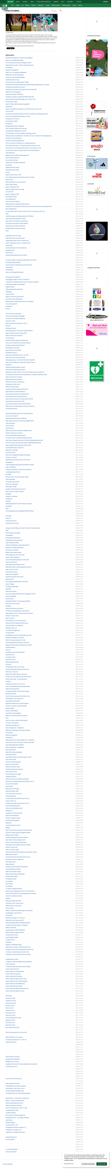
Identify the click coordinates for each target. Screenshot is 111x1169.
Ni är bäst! (8, 681)
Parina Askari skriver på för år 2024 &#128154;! (17, 394)
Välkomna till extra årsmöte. (12, 688)
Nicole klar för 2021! (11, 1013)
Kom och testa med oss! (12, 160)
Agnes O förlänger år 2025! (12, 187)
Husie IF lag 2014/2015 (11, 562)
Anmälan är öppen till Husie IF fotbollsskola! (17, 866)
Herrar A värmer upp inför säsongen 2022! (16, 842)
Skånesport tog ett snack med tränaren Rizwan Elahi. (19, 645)
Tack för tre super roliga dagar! (13, 313)
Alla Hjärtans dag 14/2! (11, 352)
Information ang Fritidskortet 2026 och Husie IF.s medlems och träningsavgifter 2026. (27, 114)
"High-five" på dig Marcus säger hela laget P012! (18, 545)
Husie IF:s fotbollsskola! (12, 710)
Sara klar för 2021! (10, 1022)
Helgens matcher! (10, 286)
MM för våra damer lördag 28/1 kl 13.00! (15, 640)
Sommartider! (9, 67)
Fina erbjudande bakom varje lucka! (14, 447)
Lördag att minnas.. (10, 939)
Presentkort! (9, 364)
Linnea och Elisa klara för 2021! (13, 1017)
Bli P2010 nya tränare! (11, 693)
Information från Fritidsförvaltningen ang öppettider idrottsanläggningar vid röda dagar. (27, 84)
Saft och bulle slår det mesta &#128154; (16, 435)
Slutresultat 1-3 (9, 810)
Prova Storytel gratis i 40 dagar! (13, 774)
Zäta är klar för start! (11, 861)
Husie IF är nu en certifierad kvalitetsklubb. (16, 72)
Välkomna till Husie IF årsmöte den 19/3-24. (16, 323)
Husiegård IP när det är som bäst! (14, 813)
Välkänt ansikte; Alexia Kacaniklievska (15, 874)
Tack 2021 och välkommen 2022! (14, 896)
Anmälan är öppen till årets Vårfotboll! (15, 345)
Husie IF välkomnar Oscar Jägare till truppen (17, 981)
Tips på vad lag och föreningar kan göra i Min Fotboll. (19, 265)
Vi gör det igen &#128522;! (12, 542)
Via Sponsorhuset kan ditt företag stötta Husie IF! (18, 857)
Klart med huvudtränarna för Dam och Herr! (16, 1032)
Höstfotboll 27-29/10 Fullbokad (13, 138)
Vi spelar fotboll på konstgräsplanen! (15, 140)
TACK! (7, 213)
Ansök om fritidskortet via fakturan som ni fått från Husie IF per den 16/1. (24, 109)
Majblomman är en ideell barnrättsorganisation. (17, 155)
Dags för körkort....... (11, 294)
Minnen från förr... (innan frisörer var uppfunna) (17, 1098)
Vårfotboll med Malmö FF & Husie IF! (15, 637)
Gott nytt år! (8, 664)
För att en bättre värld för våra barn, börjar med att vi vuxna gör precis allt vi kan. (25, 211)
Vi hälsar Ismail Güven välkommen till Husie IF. (17, 389)
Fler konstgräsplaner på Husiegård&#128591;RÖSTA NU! (20, 511)
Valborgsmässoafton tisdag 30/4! (14, 289)
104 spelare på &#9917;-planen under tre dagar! (17, 691)
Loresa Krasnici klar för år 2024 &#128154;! (16, 396)
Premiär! (8, 172)
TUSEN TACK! (9, 915)
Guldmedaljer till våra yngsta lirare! (14, 540)
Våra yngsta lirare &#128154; (13, 701)
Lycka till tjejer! (9, 786)
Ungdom (25, 1)
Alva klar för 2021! (10, 1010)
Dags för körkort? (10, 618)
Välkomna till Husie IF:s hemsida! (14, 377)
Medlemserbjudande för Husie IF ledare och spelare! (19, 503)
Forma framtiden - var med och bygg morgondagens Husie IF (21, 133)
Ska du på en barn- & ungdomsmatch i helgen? (17, 82)
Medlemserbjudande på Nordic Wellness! (16, 418)
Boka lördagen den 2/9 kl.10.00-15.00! (15, 554)
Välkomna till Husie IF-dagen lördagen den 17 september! (20, 740)
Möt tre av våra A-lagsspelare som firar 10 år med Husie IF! (20, 891)
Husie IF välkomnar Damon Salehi (14, 986)
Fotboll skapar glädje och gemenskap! (15, 284)
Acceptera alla (102, 1164)
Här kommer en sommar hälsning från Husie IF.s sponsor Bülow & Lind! (23, 148)
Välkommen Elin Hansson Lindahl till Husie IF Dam (18, 947)
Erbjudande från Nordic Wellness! (14, 379)
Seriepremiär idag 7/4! (11, 1137)
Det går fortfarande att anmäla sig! (14, 769)
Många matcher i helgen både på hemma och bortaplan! (20, 301)
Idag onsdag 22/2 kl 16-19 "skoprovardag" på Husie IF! (19, 613)
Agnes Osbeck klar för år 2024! (13, 350)
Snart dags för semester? (12, 550)
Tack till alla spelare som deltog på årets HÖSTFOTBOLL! (20, 216)
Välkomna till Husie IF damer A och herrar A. (16, 674)
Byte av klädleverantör (11, 209)
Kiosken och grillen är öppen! (13, 818)
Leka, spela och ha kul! (11, 771)
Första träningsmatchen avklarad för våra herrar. (17, 642)
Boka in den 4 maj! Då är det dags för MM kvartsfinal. (19, 830)
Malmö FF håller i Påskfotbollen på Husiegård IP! (18, 104)
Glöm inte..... (9, 518)
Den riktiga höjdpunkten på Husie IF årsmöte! (17, 837)
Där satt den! (9, 165)
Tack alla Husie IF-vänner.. (12, 935)
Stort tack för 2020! (10, 998)
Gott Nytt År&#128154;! (11, 408)
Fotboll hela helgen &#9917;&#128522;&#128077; (18, 922)
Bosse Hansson (10, 598)
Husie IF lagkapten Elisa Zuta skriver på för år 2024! (18, 445)
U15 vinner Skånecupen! (12, 1149)
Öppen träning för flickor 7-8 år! (13, 174)
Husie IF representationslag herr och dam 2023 (17, 559)
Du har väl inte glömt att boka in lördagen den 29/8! (18, 62)
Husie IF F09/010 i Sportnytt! (13, 1056)
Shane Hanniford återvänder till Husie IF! (15, 369)
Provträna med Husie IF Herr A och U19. (15, 684)
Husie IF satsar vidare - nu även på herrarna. (16, 679)
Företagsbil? (9, 506)
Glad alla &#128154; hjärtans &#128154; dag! (17, 340)
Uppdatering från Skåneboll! (13, 1059)
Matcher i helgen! (10, 708)
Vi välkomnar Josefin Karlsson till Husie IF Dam (17, 952)
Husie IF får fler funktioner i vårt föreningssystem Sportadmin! (21, 893)
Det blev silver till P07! (11, 754)
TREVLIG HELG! (9, 252)
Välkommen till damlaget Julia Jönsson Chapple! (18, 730)
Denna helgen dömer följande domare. (15, 564)
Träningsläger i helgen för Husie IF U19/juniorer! (17, 279)
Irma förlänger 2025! (11, 199)
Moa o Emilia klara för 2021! (12, 1027)
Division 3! (8, 649)
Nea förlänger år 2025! (11, 196)
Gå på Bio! (8, 501)
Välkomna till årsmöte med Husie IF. (14, 608)
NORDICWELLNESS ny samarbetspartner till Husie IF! (19, 567)
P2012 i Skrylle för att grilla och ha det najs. (16, 128)
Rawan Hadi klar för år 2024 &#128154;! (15, 391)
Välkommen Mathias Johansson (14, 1105)
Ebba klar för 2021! (10, 1020)
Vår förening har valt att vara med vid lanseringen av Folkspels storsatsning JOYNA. (26, 374)
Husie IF (11, 1)
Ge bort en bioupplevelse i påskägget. (15, 316)
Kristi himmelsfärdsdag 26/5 (13, 805)
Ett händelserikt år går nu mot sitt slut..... (15, 667)
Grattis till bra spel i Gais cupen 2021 (15, 920)
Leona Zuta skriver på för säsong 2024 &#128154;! (18, 403)
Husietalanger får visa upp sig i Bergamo (16, 1086)
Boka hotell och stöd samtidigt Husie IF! (16, 840)
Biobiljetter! (8, 494)
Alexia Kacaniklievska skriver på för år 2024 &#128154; (19, 413)
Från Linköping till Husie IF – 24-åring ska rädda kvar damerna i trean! (23, 145)
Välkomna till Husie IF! (11, 591)
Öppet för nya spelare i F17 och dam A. (15, 917)
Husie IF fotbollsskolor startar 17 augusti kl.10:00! (18, 243)
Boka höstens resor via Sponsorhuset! (15, 238)
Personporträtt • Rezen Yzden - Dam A (15, 1088)
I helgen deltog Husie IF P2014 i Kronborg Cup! (17, 240)
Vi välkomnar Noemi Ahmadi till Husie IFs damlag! (18, 966)
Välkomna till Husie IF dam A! (13, 766)
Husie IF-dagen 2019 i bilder (13, 1083)
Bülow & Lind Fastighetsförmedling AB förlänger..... (18, 455)
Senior (17, 1)
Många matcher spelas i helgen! (14, 552)
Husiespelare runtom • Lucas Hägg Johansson (17, 1117)
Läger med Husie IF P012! (12, 569)
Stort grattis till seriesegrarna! (13, 537)
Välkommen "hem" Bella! (12, 450)
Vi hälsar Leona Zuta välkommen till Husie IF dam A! (18, 676)
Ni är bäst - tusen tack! (11, 457)
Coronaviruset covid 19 (11, 1066)
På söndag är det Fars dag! (12, 481)
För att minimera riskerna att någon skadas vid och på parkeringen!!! (22, 150)
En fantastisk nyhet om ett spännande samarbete (18, 1093)
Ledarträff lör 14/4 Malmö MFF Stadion (15, 1132)
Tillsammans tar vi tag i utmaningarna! (15, 382)
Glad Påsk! (8, 589)
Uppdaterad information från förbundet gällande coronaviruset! (21, 1064)
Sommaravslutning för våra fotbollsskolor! (16, 248)
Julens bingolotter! (10, 423)
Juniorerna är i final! (10, 659)
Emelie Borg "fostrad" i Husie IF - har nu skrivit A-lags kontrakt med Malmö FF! (25, 372)
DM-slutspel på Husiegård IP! (13, 277)
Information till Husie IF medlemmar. (15, 859)
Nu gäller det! (9, 498)
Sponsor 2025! (9, 179)
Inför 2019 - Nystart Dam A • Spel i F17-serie (16, 1108)
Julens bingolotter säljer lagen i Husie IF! (16, 218)
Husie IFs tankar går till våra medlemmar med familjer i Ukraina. (21, 852)
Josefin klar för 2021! (11, 1000)
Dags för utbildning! (11, 467)
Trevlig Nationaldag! (11, 796)
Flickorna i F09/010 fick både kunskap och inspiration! (19, 910)
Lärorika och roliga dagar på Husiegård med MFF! (18, 832)
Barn (32, 1)
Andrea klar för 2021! (11, 1003)
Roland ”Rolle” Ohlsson (11, 184)
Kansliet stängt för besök (12, 959)
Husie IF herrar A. (10, 428)
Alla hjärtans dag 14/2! (11, 628)
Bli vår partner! (9, 737)
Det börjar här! (9, 123)
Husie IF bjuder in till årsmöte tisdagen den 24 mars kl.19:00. (20, 99)
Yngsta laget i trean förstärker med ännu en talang (18, 844)
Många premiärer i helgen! (12, 835)
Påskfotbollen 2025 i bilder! (12, 167)
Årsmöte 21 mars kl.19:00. (12, 615)
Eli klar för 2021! (10, 1008)
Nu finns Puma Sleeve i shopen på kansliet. (16, 706)
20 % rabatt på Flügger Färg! (13, 630)
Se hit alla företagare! (11, 596)
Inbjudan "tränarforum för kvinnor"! (14, 433)
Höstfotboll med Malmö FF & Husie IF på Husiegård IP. (19, 57)
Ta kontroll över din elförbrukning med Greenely (17, 611)
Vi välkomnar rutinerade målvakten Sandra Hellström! (19, 961)
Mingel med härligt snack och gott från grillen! (17, 703)
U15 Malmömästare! (11, 1112)
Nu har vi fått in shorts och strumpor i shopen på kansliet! (20, 742)
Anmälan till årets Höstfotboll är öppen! (15, 228)
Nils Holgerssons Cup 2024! (13, 347)
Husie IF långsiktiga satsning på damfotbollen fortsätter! (20, 464)
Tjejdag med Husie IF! (11, 776)
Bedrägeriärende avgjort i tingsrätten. (15, 126)
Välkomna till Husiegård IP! (12, 815)
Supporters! (9, 822)
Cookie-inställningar (8, 1164)
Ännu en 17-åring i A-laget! (12, 849)
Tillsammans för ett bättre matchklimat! (15, 162)
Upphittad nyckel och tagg (12, 79)
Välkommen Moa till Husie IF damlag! (15, 189)
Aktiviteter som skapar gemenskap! (14, 547)
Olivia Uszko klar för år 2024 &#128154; (15, 357)
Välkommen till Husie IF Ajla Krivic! (14, 335)
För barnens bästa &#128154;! (13, 262)
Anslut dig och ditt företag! (12, 788)
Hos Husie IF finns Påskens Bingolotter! (15, 318)
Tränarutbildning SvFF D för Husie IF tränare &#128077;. (19, 330)
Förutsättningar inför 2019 (12, 1110)
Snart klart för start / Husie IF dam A (14, 903)
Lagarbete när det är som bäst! (13, 235)
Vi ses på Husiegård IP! (11, 304)
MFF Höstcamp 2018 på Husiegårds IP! (15, 1115)
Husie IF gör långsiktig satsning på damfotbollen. (18, 686)
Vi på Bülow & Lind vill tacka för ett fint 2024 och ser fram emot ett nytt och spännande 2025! (29, 206)
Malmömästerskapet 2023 (12, 662)
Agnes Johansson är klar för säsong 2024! (16, 333)
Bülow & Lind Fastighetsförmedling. (15, 60)
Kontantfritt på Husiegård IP (12, 820)
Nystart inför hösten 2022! (12, 764)
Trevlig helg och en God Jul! (12, 118)
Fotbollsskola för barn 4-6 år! (13, 384)
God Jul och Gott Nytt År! (12, 416)
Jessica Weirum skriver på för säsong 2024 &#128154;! (19, 399)
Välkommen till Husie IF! (12, 854)
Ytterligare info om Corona (12, 1061)
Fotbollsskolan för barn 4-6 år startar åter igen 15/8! (18, 635)
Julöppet (8, 898)
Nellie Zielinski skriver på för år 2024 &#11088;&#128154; (20, 420)
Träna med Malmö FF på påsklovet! (14, 625)
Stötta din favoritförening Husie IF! (14, 808)
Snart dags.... (9, 516)
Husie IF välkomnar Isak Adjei (13, 974)
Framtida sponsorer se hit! (12, 523)
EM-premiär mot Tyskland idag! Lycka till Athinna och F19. (20, 781)
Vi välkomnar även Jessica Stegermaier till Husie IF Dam (19, 949)
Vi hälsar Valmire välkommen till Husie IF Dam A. (17, 798)
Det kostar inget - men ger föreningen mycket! (17, 477)
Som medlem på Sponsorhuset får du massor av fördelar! (20, 177)
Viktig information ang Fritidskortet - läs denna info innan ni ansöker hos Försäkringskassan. (29, 135)
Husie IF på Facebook (11, 1151)
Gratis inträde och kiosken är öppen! (15, 491)
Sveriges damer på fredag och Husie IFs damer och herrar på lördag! (23, 528)
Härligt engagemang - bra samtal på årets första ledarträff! (20, 360)
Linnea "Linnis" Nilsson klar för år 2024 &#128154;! (18, 343)
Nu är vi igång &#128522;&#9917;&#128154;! (17, 581)
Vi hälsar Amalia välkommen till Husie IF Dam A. (17, 803)
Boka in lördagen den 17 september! (15, 727)
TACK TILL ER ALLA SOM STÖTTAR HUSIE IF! (17, 720)
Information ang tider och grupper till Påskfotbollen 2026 (20, 96)
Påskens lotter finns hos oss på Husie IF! (16, 182)
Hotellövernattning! (10, 647)
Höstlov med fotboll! (11, 927)
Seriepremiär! (9, 306)
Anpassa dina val (68, 1163)
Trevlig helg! (9, 291)
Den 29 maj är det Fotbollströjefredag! (15, 77)
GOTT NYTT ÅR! (9, 111)
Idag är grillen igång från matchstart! (15, 745)
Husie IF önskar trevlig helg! (12, 557)
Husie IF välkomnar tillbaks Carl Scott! (15, 991)
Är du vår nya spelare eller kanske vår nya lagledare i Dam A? (21, 593)
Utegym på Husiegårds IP (12, 70)
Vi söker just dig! (10, 338)
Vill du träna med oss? (11, 520)
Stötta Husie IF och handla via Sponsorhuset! (17, 221)
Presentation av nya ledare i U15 (13, 1129)
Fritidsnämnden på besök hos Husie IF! (15, 87)
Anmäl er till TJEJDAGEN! (12, 783)
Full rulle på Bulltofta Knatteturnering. (15, 1090)
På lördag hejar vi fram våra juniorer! (14, 698)
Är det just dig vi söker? (11, 101)
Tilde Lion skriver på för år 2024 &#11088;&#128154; (19, 430)
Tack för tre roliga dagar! (12, 484)
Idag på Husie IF (10, 579)
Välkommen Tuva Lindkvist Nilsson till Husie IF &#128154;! (20, 406)
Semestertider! (9, 535)
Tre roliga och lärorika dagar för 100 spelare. (17, 925)
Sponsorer (70, 1)
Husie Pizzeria (9, 267)
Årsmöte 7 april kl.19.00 (11, 847)
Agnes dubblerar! (10, 864)
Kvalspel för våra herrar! (11, 496)
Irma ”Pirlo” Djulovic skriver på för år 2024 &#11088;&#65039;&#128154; (23, 442)
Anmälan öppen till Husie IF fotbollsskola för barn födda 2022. (21, 89)
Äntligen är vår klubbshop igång (14, 944)
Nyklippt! (8, 827)
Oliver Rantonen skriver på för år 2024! (15, 401)
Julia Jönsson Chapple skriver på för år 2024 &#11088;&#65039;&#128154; (24, 440)
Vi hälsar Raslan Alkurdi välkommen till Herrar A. (17, 669)
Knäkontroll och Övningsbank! (13, 92)
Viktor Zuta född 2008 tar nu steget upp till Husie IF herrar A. (20, 362)
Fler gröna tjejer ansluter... (12, 876)
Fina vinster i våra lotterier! (12, 723)
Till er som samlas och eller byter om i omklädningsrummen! (21, 143)
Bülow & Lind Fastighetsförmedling (14, 272)
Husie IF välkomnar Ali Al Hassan (14, 976)
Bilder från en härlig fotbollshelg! (14, 752)
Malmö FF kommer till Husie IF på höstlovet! (16, 715)
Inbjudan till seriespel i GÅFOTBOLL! (15, 94)
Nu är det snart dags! (11, 759)
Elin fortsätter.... (9, 886)
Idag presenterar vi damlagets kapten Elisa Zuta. (18, 204)
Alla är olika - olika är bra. (12, 671)
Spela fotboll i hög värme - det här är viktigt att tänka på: (19, 65)
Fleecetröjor (9, 942)
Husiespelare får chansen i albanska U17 (16, 1127)
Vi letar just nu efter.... (11, 321)
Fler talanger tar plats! (11, 879)
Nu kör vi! (8, 308)
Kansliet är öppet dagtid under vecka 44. (16, 489)
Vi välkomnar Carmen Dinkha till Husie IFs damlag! (18, 954)
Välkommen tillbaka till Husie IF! (13, 900)
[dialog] (85, 1159)
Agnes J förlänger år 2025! (12, 194)
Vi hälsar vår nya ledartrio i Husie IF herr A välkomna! (18, 469)
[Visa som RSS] (60, 10)
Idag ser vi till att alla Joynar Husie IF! (15, 296)
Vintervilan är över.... (10, 654)
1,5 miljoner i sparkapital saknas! (14, 888)
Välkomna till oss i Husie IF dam (14, 905)
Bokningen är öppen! (11, 328)
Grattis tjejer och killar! (11, 486)
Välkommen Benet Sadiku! (12, 386)
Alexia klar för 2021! (10, 1025)
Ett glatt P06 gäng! (10, 1122)
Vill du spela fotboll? (11, 749)
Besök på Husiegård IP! (11, 735)
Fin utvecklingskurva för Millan (13, 869)
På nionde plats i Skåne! (12, 121)
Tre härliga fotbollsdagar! (12, 586)
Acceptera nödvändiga (88, 1164)
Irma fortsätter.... (13, 11)
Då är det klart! (9, 883)
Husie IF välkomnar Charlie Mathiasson (15, 983)
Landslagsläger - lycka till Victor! (14, 913)
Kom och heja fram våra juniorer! (14, 793)
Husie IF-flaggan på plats (12, 937)
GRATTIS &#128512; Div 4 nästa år (14, 1037)
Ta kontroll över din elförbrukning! (14, 299)
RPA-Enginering (9, 269)
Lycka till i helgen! (10, 584)
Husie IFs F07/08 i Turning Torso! (14, 1078)
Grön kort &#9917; (10, 1139)
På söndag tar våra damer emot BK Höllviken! (17, 223)
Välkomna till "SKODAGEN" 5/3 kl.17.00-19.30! (17, 355)
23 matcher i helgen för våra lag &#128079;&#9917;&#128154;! (21, 260)
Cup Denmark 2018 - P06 (12, 1125)
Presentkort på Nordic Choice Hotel (14, 576)
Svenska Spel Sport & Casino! (13, 825)
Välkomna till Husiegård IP (12, 574)
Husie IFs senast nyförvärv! (12, 969)
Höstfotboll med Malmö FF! (12, 725)
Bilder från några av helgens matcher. (15, 932)
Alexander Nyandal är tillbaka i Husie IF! (15, 367)
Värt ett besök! (9, 732)
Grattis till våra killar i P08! (12, 791)
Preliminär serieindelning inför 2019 (14, 1103)
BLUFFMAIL (9, 474)
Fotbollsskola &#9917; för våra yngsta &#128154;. (18, 601)
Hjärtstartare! (9, 106)
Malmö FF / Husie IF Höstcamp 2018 (15, 1100)
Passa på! (8, 325)
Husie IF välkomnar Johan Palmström (15, 971)
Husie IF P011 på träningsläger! (13, 713)
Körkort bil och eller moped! (13, 603)
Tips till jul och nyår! (10, 452)
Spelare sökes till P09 (11, 1042)
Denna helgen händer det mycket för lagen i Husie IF (19, 757)
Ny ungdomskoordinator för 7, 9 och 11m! (16, 1039)
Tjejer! (7, 530)
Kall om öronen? (10, 908)
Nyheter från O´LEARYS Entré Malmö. (15, 75)
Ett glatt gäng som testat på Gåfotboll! (15, 930)
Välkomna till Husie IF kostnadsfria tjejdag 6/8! (17, 779)
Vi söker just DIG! (10, 632)
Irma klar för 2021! (10, 1005)
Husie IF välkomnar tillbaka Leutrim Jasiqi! (16, 978)
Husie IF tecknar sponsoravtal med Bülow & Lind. (18, 696)
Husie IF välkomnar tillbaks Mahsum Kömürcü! (17, 988)
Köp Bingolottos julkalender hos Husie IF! (16, 131)
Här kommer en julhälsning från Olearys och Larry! (18, 116)
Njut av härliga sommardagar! (13, 533)
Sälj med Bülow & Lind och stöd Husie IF (16, 620)
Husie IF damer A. (10, 425)
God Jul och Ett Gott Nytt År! (13, 201)
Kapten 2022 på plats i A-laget (13, 871)
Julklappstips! (9, 462)
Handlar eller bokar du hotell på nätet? (15, 652)
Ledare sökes (9, 1120)
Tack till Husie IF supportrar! (12, 157)
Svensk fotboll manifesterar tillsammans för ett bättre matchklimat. (22, 282)
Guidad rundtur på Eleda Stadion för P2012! (16, 255)
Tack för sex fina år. (10, 964)
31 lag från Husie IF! (10, 657)
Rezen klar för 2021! (11, 1015)
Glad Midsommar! (10, 250)
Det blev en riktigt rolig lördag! (13, 762)
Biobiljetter (8, 606)
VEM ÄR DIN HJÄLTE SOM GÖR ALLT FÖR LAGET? (18, 459)
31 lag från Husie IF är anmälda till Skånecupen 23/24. (19, 438)
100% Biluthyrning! (10, 152)
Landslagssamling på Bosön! (13, 472)
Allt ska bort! (9, 995)
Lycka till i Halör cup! (11, 801)
